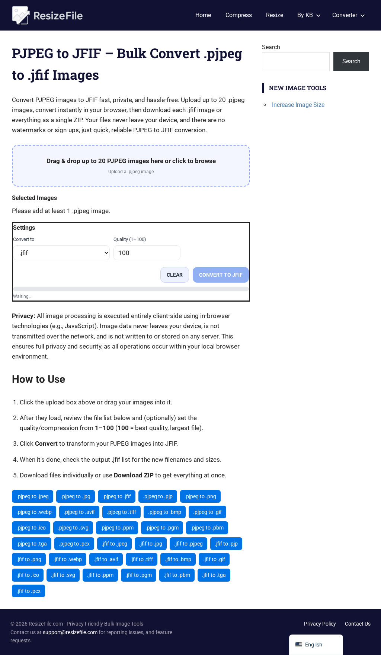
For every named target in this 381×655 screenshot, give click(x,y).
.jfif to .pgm (138, 575)
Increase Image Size (298, 104)
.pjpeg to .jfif (116, 496)
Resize (274, 15)
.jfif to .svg (63, 575)
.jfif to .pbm (177, 575)
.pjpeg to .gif (207, 512)
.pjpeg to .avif (79, 512)
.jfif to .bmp (178, 559)
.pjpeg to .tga (31, 544)
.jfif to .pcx (28, 591)
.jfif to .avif (106, 559)
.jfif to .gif (214, 559)
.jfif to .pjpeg (188, 544)
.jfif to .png (28, 559)
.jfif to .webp (67, 559)
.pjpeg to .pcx (74, 544)
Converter (344, 15)
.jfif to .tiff (141, 559)
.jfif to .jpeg (114, 544)
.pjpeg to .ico (31, 528)
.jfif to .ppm (100, 575)
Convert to (23, 239)
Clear (175, 275)
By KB (305, 15)
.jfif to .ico (27, 575)
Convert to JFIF (221, 275)
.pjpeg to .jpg (75, 496)
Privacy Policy (320, 624)
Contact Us (358, 624)
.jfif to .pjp (226, 544)
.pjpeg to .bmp (164, 512)
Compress (238, 15)
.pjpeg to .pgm (162, 528)
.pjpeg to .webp (34, 512)
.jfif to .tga (214, 575)
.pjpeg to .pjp (158, 496)
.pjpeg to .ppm (117, 528)
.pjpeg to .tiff (121, 512)
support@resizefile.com (70, 632)
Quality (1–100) (129, 239)
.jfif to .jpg (150, 544)
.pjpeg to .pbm (207, 528)
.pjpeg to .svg (73, 528)
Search (271, 47)
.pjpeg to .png (200, 496)
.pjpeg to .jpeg (32, 496)
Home (203, 15)
